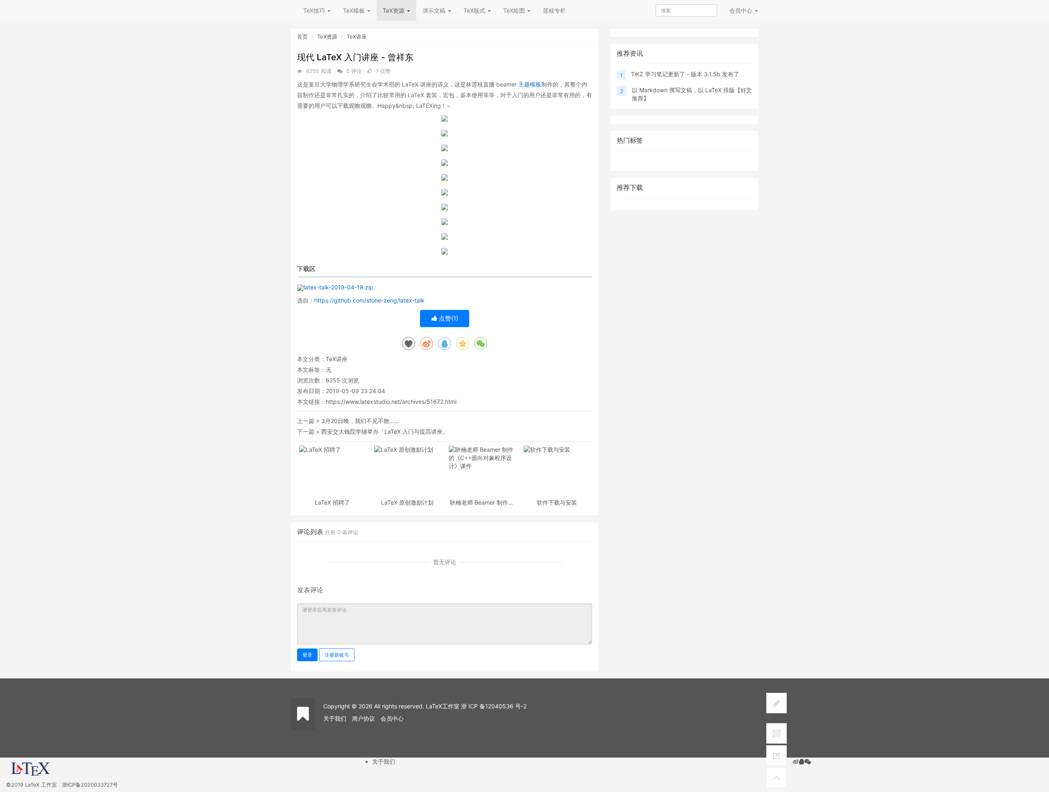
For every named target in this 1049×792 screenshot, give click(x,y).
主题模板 (529, 84)
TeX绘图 (515, 10)
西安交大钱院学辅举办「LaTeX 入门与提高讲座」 (384, 431)
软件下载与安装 (557, 502)
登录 (307, 655)
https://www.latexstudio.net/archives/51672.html (391, 401)
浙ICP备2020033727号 (90, 785)
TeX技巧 (315, 10)
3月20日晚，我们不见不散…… (360, 420)
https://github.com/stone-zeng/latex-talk (369, 300)
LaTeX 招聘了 (332, 502)
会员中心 (392, 718)
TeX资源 (394, 10)
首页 (302, 36)
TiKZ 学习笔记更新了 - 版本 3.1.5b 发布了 (685, 74)
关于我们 (334, 718)
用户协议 (363, 718)
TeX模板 (354, 10)
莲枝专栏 (554, 10)
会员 (740, 10)
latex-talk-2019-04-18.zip (338, 287)
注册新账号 (337, 655)
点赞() (447, 318)
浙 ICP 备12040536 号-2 (494, 706)
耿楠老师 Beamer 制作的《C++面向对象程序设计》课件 (482, 502)
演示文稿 (434, 10)
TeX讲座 (357, 36)
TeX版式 (475, 10)
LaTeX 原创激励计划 (407, 502)
